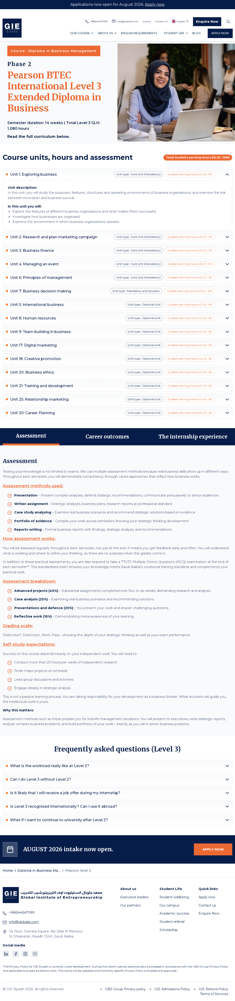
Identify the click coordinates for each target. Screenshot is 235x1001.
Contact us (207, 905)
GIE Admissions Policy (172, 989)
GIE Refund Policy (213, 989)
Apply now (155, 4)
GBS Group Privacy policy (125, 989)
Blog (196, 33)
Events (147, 21)
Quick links (208, 889)
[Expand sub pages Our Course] (92, 33)
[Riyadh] (12, 28)
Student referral (172, 922)
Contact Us (161, 21)
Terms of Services (214, 994)
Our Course (80, 33)
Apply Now (220, 33)
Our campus (169, 905)
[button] (117, 174)
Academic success (174, 913)
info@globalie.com (127, 21)
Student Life (174, 33)
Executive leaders (134, 897)
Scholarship (168, 930)
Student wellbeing (174, 897)
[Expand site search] (228, 21)
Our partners (130, 905)
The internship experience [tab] (194, 436)
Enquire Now (207, 21)
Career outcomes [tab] (107, 436)
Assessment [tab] (31, 436)
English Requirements (139, 33)
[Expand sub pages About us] (115, 33)
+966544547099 (98, 21)
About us (105, 33)
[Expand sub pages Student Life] (186, 33)
